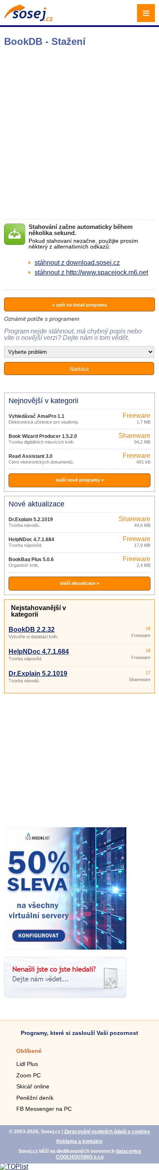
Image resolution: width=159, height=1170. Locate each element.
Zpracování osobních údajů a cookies (107, 1131)
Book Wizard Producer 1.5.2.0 (43, 436)
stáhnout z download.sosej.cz (77, 262)
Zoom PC (28, 1075)
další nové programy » (80, 479)
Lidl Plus (27, 1064)
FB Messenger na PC (44, 1109)
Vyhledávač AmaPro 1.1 (36, 416)
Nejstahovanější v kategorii (38, 611)
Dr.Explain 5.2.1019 (31, 519)
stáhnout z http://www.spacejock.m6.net (91, 272)
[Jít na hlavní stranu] (28, 19)
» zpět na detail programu (79, 304)
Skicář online (32, 1086)
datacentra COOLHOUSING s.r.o (98, 1154)
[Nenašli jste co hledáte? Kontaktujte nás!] (65, 995)
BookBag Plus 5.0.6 (31, 559)
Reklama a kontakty (79, 1141)
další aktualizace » (79, 583)
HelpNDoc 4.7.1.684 (31, 539)
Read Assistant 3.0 (31, 456)
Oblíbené (29, 1051)
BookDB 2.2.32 (32, 629)
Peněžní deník (34, 1098)
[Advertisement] (79, 133)
